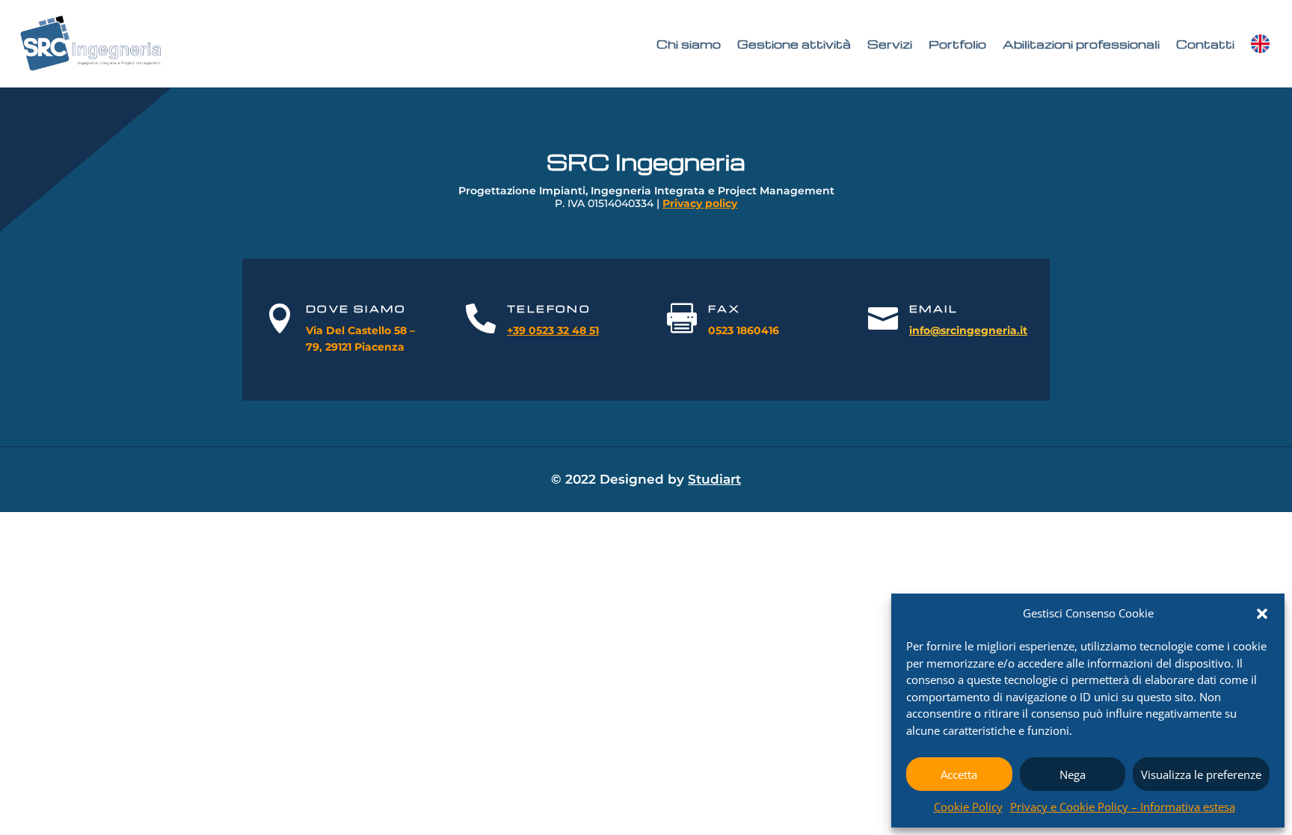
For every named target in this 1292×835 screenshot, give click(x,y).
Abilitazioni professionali (1081, 44)
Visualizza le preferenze (1201, 774)
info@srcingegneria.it (968, 330)
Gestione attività (794, 44)
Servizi (889, 44)
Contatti (1205, 44)
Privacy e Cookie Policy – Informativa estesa (1122, 806)
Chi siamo (688, 44)
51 (592, 330)
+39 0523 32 (538, 330)
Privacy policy (699, 203)
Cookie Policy (968, 806)
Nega (1072, 774)
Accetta (959, 774)
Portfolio (957, 44)
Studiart (714, 479)
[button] (1262, 613)
